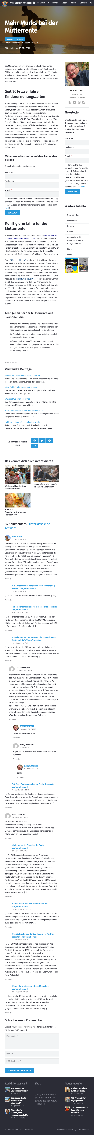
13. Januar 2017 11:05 (24, 670)
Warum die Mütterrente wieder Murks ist (22, 375)
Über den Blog (73, 215)
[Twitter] (74, 102)
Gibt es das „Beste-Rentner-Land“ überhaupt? (19, 1100)
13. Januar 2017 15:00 (28, 729)
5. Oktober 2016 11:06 (20, 612)
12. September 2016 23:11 (21, 539)
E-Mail (8, 190)
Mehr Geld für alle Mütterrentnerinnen (21, 387)
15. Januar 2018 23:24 (20, 940)
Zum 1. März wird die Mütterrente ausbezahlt (24, 410)
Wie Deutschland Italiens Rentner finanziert (15, 487)
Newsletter (72, 220)
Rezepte (70, 226)
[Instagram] (84, 102)
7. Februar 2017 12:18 (28, 747)
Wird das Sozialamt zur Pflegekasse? (79, 1089)
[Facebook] (70, 102)
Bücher (70, 231)
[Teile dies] (34, 440)
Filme (69, 249)
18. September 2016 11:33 (21, 591)
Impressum (84, 1129)
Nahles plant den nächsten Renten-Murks (22, 422)
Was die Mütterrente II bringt (17, 399)
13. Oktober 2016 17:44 (20, 643)
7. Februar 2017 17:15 (32, 769)
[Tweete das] (42, 440)
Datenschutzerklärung (66, 1129)
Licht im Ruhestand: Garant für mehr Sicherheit (79, 1110)
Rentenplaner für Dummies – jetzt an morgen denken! (75, 240)
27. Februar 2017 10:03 (20, 851)
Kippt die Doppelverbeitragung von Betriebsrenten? (15, 512)
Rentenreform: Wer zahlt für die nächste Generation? (45, 485)
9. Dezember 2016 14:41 (20, 790)
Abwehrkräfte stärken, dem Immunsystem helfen (20, 1112)
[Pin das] (49, 440)
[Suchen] (91, 3)
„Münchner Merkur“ (17, 260)
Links (69, 255)
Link (7, 208)
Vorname (9, 172)
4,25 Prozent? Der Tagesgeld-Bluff (78, 1099)
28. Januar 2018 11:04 (20, 992)
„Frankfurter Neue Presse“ (27, 279)
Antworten (8, 579)
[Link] (5, 3)
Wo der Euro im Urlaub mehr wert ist (19, 1089)
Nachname (9, 181)
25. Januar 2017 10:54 (20, 817)
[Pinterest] (79, 102)
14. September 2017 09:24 (21, 909)
